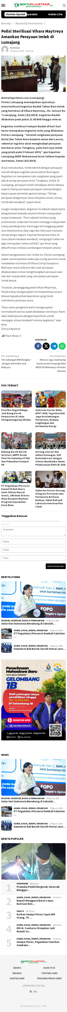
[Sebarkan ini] (38, 346)
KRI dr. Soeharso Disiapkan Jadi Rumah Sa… (36, 930)
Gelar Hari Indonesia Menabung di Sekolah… (28, 623)
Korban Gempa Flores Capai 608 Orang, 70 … (36, 916)
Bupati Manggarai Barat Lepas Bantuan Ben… (35, 902)
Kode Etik (49, 967)
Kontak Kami (17, 978)
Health (20, 911)
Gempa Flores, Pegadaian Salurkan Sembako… (38, 943)
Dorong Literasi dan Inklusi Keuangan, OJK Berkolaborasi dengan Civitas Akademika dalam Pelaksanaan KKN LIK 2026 (50, 458)
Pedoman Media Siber (49, 978)
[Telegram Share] (54, 346)
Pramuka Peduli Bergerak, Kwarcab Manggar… (38, 888)
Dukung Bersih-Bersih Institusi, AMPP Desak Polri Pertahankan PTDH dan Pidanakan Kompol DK (15, 458)
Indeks (17, 967)
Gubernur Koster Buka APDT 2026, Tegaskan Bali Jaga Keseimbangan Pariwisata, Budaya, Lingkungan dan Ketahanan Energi (50, 418)
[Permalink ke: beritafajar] (4, 49)
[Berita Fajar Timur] (33, 4)
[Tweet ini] (46, 346)
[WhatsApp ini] (62, 346)
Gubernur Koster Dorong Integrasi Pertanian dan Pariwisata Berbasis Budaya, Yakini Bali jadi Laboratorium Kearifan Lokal (50, 498)
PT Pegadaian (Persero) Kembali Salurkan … (39, 635)
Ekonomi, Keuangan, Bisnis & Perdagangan (22, 620)
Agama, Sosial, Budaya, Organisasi (31, 630)
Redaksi (17, 973)
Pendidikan (22, 883)
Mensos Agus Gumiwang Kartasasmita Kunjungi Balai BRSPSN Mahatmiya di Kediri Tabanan (51, 363)
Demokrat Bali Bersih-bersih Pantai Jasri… (40, 648)
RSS (35, 991)
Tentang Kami (49, 973)
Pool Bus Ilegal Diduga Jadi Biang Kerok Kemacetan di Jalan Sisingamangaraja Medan (16, 414)
